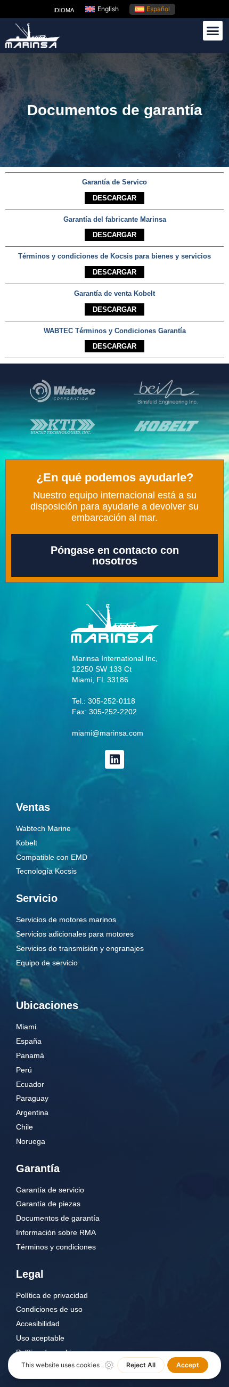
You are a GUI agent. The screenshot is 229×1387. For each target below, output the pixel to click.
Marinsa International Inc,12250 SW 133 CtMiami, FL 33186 (115, 668)
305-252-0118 (111, 701)
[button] (213, 31)
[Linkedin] (114, 759)
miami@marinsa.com (107, 733)
